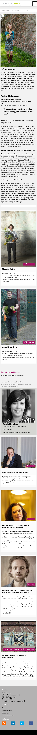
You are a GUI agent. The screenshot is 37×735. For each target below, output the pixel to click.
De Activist (11, 382)
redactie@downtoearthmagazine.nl (13, 701)
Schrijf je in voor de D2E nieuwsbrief (12, 375)
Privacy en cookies (8, 716)
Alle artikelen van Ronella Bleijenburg (18, 433)
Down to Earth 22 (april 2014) (20, 384)
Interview (19, 382)
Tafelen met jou (13, 386)
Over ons (5, 708)
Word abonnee (7, 710)
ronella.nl (9, 430)
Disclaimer (5, 713)
